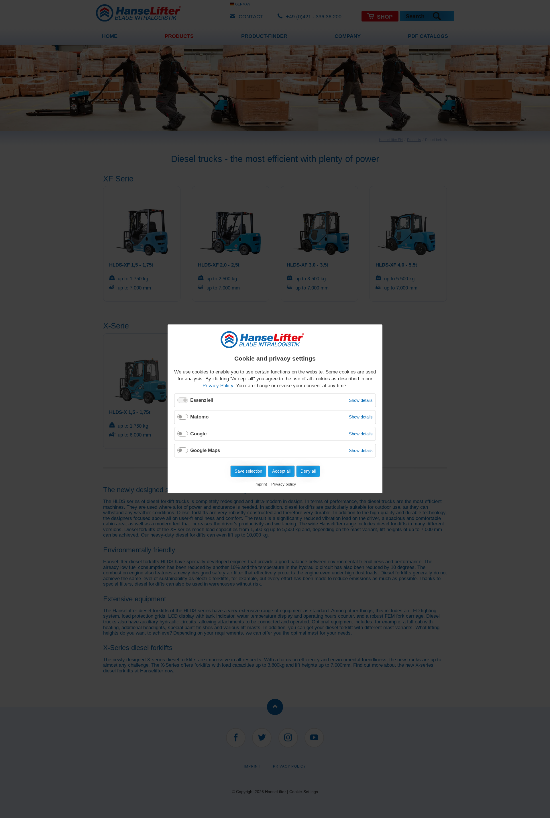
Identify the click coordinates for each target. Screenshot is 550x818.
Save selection (248, 471)
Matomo (199, 417)
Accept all (281, 471)
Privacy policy (283, 484)
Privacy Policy (218, 385)
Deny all (308, 471)
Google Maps (205, 450)
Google (198, 434)
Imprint (260, 484)
